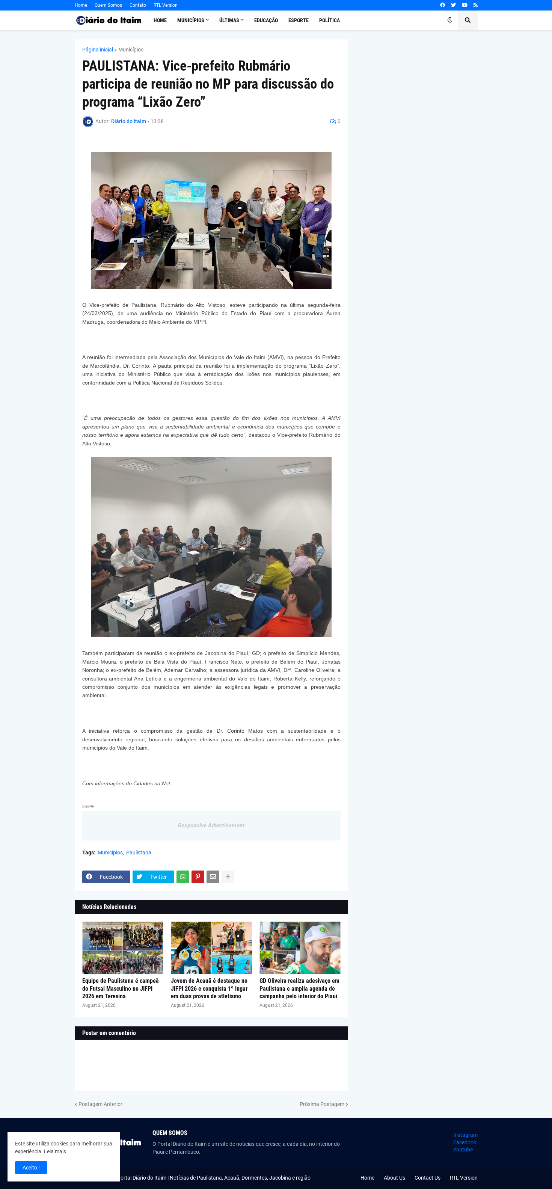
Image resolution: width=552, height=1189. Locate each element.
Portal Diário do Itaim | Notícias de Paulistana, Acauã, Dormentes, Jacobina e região (214, 1178)
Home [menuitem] (160, 20)
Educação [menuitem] (266, 20)
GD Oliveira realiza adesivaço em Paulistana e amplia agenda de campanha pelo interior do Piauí (299, 988)
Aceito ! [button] (31, 1168)
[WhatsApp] (182, 877)
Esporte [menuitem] (298, 20)
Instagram (465, 1135)
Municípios (130, 49)
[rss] (476, 5)
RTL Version (166, 5)
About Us (394, 1178)
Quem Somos (108, 5)
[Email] (213, 877)
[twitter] (453, 5)
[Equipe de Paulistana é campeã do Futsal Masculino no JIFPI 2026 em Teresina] (122, 948)
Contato (138, 5)
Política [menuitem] (329, 20)
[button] (450, 20)
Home (81, 5)
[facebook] (442, 5)
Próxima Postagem (322, 1104)
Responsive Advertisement (211, 825)
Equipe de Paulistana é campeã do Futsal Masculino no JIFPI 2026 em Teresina (120, 988)
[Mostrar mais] (228, 877)
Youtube (463, 1150)
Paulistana (138, 852)
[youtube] (465, 5)
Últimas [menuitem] (229, 20)
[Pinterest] (198, 877)
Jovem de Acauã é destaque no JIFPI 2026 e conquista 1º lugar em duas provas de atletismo (209, 988)
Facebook (464, 1142)
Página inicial (97, 49)
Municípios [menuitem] (190, 20)
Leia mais (55, 1151)
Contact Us (427, 1178)
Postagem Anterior (100, 1104)
